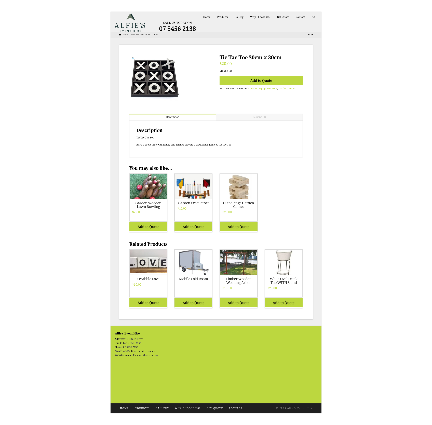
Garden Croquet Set (193, 203)
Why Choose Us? (188, 408)
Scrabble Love (148, 279)
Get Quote (215, 408)
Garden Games (287, 88)
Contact (235, 408)
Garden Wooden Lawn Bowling (148, 205)
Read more (148, 193)
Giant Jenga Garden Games (238, 205)
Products (142, 408)
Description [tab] (172, 117)
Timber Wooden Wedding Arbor (238, 281)
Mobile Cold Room (193, 279)
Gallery (162, 408)
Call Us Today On (177, 23)
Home (124, 408)
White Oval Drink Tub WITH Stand (283, 281)
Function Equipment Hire (262, 88)
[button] (133, 59)
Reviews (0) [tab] (259, 117)
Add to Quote (261, 80)
